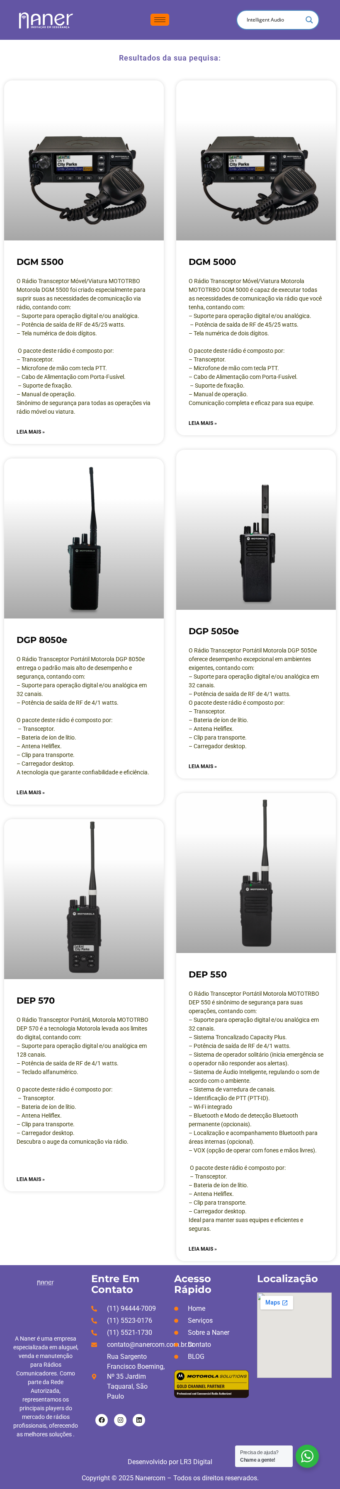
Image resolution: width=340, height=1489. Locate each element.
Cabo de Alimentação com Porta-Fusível (244, 376)
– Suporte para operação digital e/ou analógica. (78, 316)
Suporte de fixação (219, 385)
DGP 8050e (42, 640)
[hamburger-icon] (160, 20)
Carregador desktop (219, 746)
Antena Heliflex (41, 746)
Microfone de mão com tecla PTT (234, 368)
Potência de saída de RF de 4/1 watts (69, 1063)
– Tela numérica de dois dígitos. (229, 333)
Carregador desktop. (48, 763)
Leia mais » (31, 432)
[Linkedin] (139, 1420)
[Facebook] (101, 1420)
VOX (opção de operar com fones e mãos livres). (255, 1150)
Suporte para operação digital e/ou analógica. (252, 316)
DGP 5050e (214, 631)
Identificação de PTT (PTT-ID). (232, 1098)
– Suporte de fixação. (45, 385)
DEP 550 (208, 974)
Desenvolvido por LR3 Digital (170, 1462)
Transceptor (38, 728)
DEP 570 (36, 1000)
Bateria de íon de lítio (48, 737)
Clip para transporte (219, 737)
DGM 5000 (212, 262)
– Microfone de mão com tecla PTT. (62, 368)
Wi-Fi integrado (213, 1106)
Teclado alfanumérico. (50, 1072)
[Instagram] (120, 1420)
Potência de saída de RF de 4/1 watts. (70, 702)
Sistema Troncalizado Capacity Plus (239, 1037)
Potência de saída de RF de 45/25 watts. (247, 324)
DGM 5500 (40, 262)
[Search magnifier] (309, 20)
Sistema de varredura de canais (234, 1089)
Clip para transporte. (48, 755)
